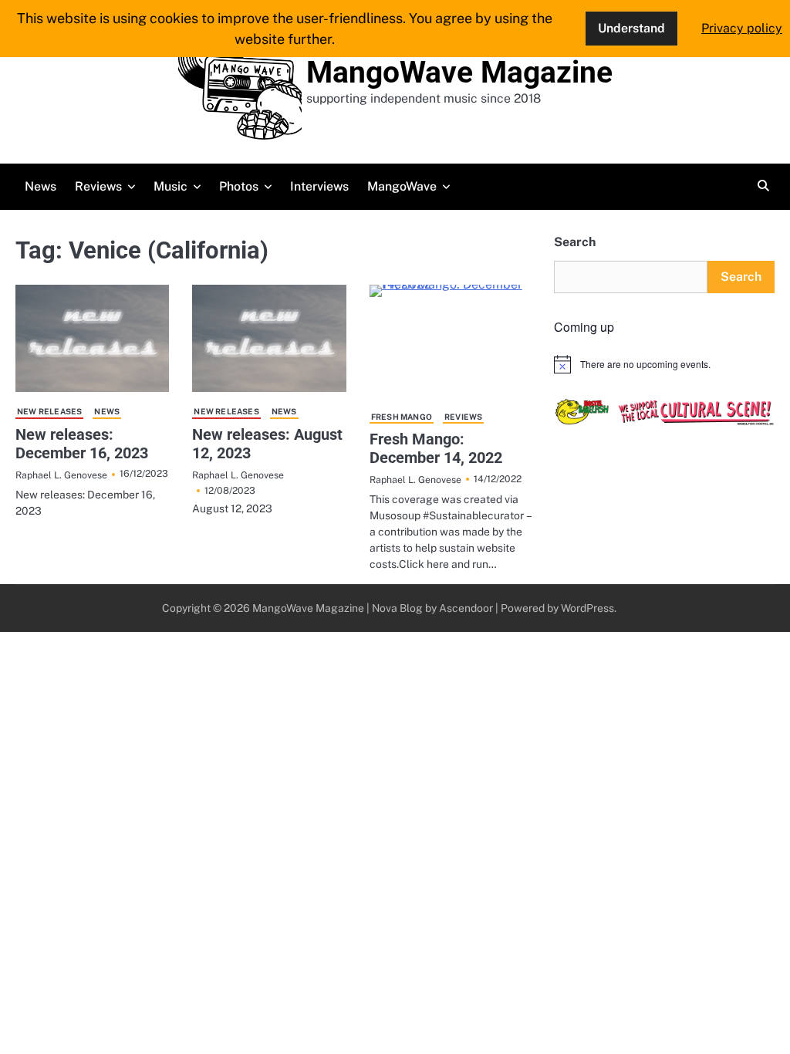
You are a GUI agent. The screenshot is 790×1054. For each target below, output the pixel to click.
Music (170, 186)
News (40, 186)
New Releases (49, 411)
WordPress (587, 608)
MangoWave (402, 186)
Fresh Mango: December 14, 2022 (436, 448)
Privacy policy (741, 28)
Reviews (98, 186)
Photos (238, 186)
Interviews (319, 186)
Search (575, 242)
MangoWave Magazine (459, 72)
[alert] (664, 364)
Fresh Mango (401, 416)
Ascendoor (466, 608)
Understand (631, 28)
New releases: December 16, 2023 (81, 443)
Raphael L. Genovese (61, 475)
